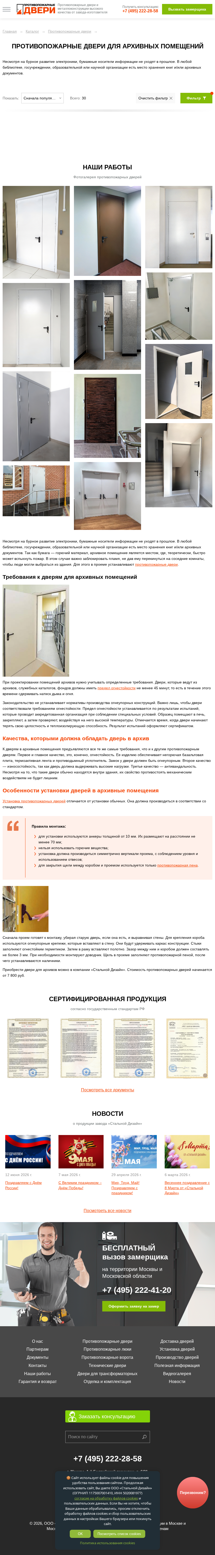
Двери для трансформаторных (107, 1373)
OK (80, 1534)
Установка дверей (177, 1349)
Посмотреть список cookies (119, 1534)
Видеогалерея (177, 1373)
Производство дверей (177, 1357)
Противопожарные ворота (107, 1357)
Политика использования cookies (107, 1543)
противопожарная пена (177, 865)
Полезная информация (177, 1365)
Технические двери (107, 1365)
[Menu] (6, 9)
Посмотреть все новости (107, 1210)
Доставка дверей (177, 1341)
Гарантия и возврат (38, 1381)
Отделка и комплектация (107, 1381)
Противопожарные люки (107, 1349)
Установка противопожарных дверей (34, 801)
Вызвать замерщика (187, 9)
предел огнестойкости (117, 688)
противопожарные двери (156, 564)
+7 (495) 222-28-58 (140, 11)
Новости (177, 1381)
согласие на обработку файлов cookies (106, 1498)
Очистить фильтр (153, 98)
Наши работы (37, 1373)
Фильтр (194, 98)
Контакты (38, 1365)
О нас (37, 1341)
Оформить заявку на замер (134, 1306)
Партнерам (37, 1349)
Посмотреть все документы (107, 1090)
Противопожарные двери (107, 1341)
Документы (38, 1357)
